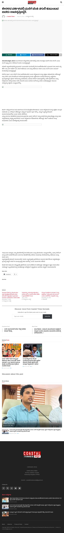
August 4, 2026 (26, 366)
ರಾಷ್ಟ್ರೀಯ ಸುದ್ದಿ (29, 17)
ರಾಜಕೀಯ (5, 355)
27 (18, 433)
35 (11, 368)
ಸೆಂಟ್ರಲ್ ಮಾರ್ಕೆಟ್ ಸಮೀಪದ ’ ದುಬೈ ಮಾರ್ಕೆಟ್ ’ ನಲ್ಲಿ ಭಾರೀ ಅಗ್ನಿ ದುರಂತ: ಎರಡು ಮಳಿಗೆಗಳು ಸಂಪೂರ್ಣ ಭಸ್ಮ (50, 294)
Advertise (9, 524)
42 (31, 366)
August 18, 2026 (6, 368)
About (3, 524)
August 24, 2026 (7, 425)
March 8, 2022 (20, 17)
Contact (26, 524)
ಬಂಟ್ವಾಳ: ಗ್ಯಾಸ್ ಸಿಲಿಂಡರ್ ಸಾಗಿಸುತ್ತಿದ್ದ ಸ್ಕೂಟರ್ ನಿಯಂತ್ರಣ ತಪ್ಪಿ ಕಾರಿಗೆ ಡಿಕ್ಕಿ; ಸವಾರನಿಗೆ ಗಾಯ (31, 512)
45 (12, 425)
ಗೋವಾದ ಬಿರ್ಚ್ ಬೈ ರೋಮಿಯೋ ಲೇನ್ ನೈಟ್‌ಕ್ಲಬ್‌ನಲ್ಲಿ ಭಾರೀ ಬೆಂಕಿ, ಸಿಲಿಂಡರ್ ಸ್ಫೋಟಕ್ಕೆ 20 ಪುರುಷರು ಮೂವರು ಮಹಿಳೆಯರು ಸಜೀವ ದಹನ (11, 295)
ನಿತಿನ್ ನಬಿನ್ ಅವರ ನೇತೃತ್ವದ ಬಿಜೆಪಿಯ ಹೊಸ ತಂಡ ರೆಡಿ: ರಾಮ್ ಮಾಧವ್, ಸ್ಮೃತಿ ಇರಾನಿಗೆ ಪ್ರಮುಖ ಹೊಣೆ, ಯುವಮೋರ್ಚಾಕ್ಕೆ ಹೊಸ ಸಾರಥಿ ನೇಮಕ (11, 362)
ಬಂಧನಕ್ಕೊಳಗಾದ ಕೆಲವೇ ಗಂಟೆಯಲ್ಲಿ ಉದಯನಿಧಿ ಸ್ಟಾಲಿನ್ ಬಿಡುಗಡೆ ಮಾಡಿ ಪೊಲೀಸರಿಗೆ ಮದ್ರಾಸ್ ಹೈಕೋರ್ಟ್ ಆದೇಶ (31, 361)
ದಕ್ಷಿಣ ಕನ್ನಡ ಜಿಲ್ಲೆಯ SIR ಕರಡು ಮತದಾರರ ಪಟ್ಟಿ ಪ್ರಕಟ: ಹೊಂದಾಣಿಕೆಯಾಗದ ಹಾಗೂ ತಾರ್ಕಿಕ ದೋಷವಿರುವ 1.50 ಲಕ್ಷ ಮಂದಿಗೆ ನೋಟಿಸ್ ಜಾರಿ (30, 423)
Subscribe (47, 316)
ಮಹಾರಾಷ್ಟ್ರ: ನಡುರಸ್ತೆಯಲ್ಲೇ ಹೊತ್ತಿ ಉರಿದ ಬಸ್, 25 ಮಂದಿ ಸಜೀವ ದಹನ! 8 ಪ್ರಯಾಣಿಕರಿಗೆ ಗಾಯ (31, 294)
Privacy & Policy (18, 524)
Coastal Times (10, 17)
